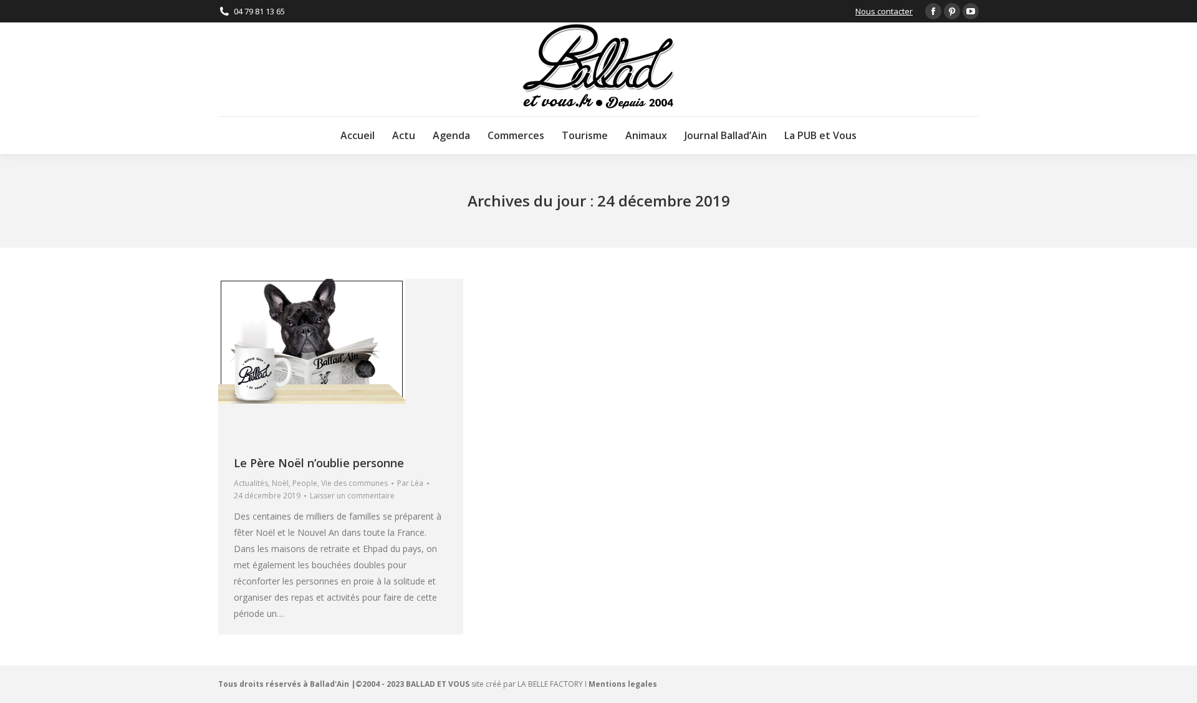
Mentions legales (623, 684)
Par (410, 483)
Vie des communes (354, 483)
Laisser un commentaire (352, 495)
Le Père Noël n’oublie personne (319, 462)
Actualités (251, 483)
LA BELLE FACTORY (550, 684)
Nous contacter (884, 11)
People (304, 483)
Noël (280, 483)
